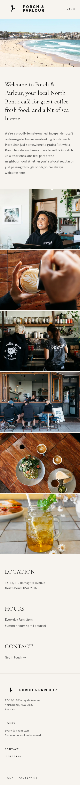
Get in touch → (15, 657)
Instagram (13, 756)
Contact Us (27, 778)
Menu (71, 9)
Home (9, 778)
